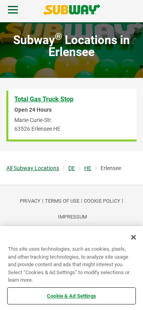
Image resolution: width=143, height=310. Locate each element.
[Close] (133, 237)
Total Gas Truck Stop (43, 99)
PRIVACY (30, 201)
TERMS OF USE (62, 201)
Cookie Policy (102, 201)
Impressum (72, 217)
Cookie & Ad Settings (71, 295)
